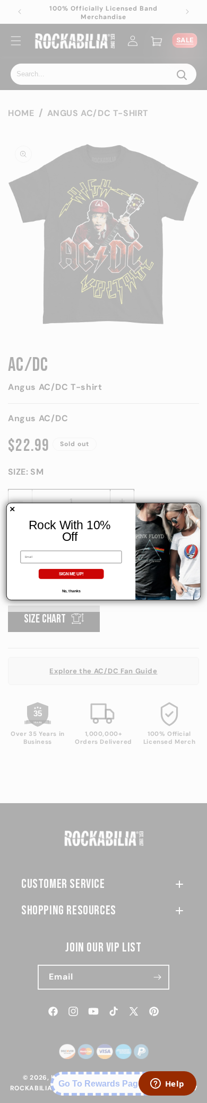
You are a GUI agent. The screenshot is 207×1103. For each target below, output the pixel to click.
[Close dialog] (12, 509)
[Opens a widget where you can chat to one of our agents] (167, 1084)
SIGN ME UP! (71, 574)
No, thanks (71, 591)
